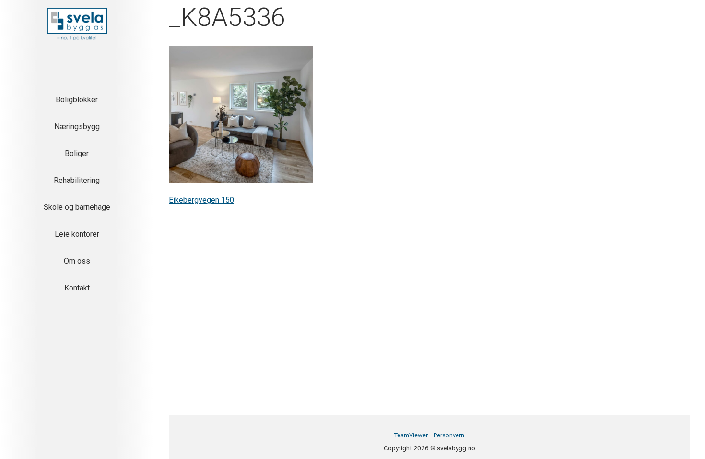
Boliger (77, 153)
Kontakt (77, 287)
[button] (77, 24)
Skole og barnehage (77, 207)
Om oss (77, 261)
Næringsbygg (77, 126)
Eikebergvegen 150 (201, 200)
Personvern (449, 435)
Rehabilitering (77, 180)
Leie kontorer (77, 234)
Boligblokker (77, 99)
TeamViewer (411, 435)
